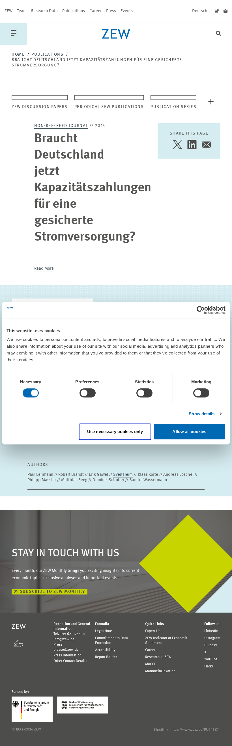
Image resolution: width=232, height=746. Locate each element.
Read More (44, 269)
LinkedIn (211, 631)
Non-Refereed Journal (61, 126)
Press (111, 11)
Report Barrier (106, 657)
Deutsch (199, 11)
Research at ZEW (158, 657)
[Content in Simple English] (225, 11)
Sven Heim (123, 475)
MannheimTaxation (160, 671)
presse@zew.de (66, 650)
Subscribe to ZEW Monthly (52, 592)
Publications (73, 11)
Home (18, 55)
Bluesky (210, 645)
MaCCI (150, 664)
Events (127, 11)
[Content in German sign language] (216, 11)
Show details (201, 413)
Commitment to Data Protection (111, 640)
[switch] (88, 392)
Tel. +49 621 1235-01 (69, 634)
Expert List (153, 631)
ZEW (8, 11)
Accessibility (105, 650)
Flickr (208, 666)
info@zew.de (63, 639)
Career (95, 11)
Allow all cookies (189, 431)
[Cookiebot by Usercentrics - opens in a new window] (200, 310)
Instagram (212, 638)
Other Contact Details (70, 661)
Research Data (44, 11)
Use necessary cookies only (115, 431)
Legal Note (103, 631)
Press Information (67, 655)
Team (22, 11)
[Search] (218, 34)
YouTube (211, 659)
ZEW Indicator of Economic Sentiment (166, 640)
